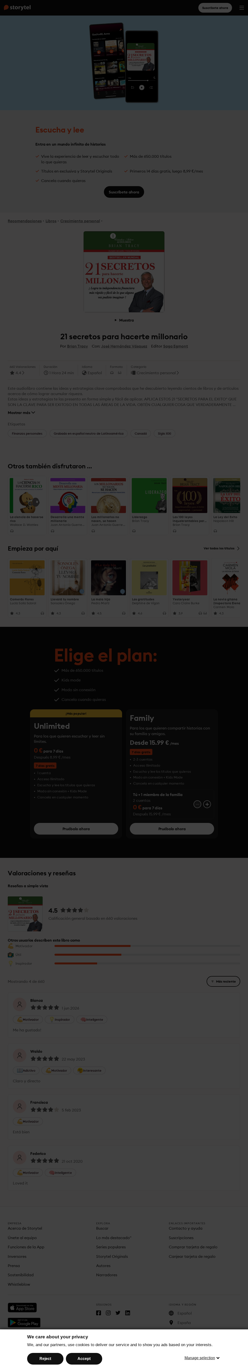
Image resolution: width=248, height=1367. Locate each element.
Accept (84, 1359)
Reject (45, 1359)
